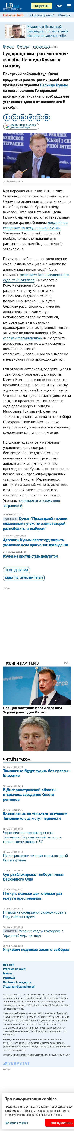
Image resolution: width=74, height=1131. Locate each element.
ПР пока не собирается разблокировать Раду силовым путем (34, 914)
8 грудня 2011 (41, 46)
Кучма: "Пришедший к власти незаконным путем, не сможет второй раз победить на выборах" (35, 523)
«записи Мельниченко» (22, 338)
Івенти (7, 973)
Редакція (9, 978)
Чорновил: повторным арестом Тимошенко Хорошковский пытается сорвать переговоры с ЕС (32, 837)
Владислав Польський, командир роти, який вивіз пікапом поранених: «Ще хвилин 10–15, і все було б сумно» (47, 35)
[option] (37, 31)
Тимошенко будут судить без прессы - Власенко (36, 773)
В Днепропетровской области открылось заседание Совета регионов (29, 794)
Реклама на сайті (14, 969)
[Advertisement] (37, 619)
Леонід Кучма (16, 570)
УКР (59, 6)
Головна (8, 46)
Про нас (8, 964)
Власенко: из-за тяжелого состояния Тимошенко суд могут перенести (35, 816)
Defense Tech (13, 15)
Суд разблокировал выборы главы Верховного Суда (33, 877)
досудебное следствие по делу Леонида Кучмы (35, 225)
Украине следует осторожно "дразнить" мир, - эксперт (33, 933)
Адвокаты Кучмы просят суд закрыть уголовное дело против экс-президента (35, 542)
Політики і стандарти (17, 982)
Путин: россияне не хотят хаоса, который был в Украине (35, 858)
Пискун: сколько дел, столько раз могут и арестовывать (32, 896)
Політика (23, 46)
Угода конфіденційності (19, 986)
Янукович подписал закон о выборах (36, 949)
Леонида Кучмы (54, 85)
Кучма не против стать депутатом (30, 556)
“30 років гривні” (41, 15)
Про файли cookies (16, 1123)
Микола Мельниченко (24, 578)
